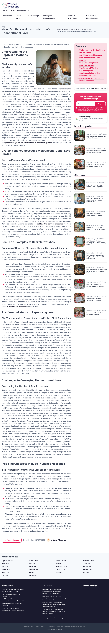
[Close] (93, 311)
